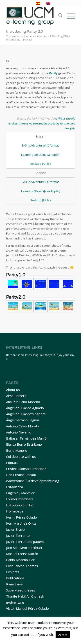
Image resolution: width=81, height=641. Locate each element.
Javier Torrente (18, 535)
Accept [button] (62, 635)
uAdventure (15, 602)
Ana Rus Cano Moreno (23, 401)
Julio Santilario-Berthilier (24, 547)
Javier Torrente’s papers (25, 541)
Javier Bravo (15, 529)
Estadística (14, 487)
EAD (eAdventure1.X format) (40, 145)
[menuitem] (58, 16)
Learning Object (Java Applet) (40, 155)
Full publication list (20, 505)
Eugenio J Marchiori (20, 493)
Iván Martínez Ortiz (21, 523)
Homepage (15, 511)
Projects (12, 572)
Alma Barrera (16, 395)
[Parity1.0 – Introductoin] (13, 284)
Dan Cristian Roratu (21, 474)
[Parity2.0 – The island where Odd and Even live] (40, 306)
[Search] (58, 16)
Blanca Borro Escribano (24, 444)
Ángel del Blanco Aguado (25, 408)
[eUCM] (33, 16)
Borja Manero (16, 450)
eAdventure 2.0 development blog (32, 480)
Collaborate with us (21, 456)
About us (13, 389)
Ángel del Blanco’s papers (26, 414)
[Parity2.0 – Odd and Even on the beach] (13, 306)
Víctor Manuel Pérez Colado (27, 608)
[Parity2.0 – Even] (27, 306)
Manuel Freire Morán (22, 553)
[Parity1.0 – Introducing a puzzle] (40, 284)
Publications (15, 578)
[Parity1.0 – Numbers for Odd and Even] (68, 284)
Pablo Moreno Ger (20, 559)
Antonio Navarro (18, 432)
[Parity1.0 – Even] (27, 284)
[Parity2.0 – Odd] (54, 306)
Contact (12, 462)
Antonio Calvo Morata (22, 426)
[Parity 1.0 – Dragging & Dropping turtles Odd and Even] (54, 284)
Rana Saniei (14, 584)
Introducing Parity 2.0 (24, 31)
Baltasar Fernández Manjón (27, 438)
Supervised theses (20, 590)
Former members (20, 499)
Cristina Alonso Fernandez (26, 468)
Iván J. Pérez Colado (21, 517)
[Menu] (69, 16)
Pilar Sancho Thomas (22, 566)
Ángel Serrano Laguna (23, 420)
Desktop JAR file (40, 164)
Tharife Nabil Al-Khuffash (25, 596)
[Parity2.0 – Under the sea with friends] (68, 306)
